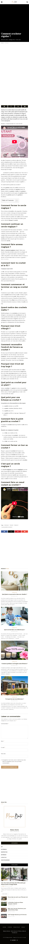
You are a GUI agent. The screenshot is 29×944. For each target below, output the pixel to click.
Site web (3, 753)
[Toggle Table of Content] (15, 200)
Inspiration (4, 852)
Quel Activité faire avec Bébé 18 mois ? (14, 629)
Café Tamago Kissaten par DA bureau (17, 914)
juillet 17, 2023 (11, 916)
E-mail (3, 747)
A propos (10, 927)
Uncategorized (5, 860)
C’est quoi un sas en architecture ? (14, 699)
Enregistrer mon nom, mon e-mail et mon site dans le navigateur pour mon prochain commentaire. (14, 761)
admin (3, 886)
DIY (2, 846)
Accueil (4, 927)
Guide (11, 525)
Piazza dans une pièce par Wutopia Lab (18, 897)
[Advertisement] (14, 58)
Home (2, 43)
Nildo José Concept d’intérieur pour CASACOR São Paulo (17, 909)
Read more (4, 893)
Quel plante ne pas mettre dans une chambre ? (14, 594)
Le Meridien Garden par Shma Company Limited (15, 903)
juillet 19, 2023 (9, 886)
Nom (2, 741)
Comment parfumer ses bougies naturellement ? (14, 663)
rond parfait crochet (7, 527)
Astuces (7, 525)
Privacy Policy (16, 927)
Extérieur (4, 849)
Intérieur (3, 854)
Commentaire (5, 723)
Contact (23, 927)
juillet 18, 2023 (11, 905)
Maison (16, 525)
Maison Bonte (9, 937)
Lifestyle (7, 43)
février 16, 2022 (4, 39)
